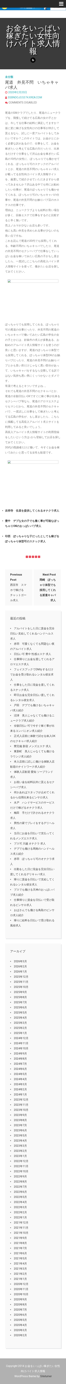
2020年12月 (21, 1284)
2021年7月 (20, 1248)
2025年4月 (20, 1017)
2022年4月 (20, 1202)
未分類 (9, 77)
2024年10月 (21, 1048)
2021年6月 (20, 1253)
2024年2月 (20, 1089)
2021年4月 (20, 1263)
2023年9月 (20, 1115)
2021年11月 (21, 1227)
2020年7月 (20, 1309)
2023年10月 (21, 1110)
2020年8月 (20, 1304)
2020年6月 (20, 1314)
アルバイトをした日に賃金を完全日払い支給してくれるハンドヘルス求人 (32, 633)
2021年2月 (20, 1273)
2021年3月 (20, 1268)
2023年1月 (20, 1156)
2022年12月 (21, 1161)
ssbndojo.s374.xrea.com (25, 97)
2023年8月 (20, 1120)
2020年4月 (20, 1325)
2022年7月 (20, 1186)
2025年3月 (20, 1022)
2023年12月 (21, 1099)
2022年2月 (20, 1212)
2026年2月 (20, 966)
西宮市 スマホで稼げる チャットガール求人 (18, 587)
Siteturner (46, 1376)
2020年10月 (21, 1294)
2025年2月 (20, 1028)
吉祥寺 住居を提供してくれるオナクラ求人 (32, 510)
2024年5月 (20, 1074)
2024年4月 (20, 1079)
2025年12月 (21, 976)
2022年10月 (21, 1171)
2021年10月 (21, 1232)
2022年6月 (20, 1191)
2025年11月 (21, 981)
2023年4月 (20, 1140)
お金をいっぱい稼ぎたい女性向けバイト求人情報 (33, 39)
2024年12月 (21, 1038)
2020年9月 (20, 1299)
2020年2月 (20, 1335)
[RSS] (33, 60)
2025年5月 (20, 1012)
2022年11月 (21, 1166)
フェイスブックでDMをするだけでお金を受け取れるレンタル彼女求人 (31, 674)
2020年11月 (21, 1289)
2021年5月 (20, 1258)
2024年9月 (20, 1053)
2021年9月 (20, 1238)
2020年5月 (20, 1320)
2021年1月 (20, 1279)
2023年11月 (21, 1104)
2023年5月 (20, 1135)
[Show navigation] (62, 4)
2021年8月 (20, 1243)
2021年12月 (21, 1222)
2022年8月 (20, 1181)
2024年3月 (20, 1084)
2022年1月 (20, 1217)
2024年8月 (20, 1058)
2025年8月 (20, 997)
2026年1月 (20, 971)
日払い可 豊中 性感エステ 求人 (32, 654)
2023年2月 (20, 1150)
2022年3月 (20, 1207)
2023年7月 (20, 1125)
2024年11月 (21, 1043)
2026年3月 (20, 961)
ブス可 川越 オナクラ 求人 (30, 843)
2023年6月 (20, 1130)
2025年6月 (20, 1007)
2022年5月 (20, 1197)
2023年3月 (20, 1145)
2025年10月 (21, 987)
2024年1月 (20, 1094)
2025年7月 (20, 1002)
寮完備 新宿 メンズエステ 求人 (32, 746)
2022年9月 (20, 1176)
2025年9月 (20, 992)
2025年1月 (20, 1033)
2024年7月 (20, 1063)
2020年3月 (20, 1330)
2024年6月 (20, 1069)
